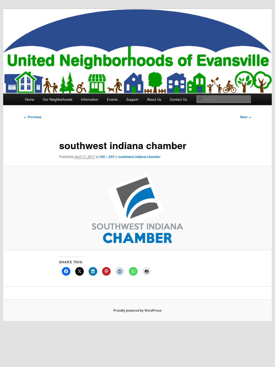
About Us (154, 99)
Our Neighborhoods (58, 99)
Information (89, 99)
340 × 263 (106, 156)
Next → (245, 116)
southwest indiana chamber (139, 156)
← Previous (32, 116)
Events (112, 99)
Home (29, 99)
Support (132, 99)
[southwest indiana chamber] (137, 207)
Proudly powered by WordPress (137, 310)
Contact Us (178, 99)
